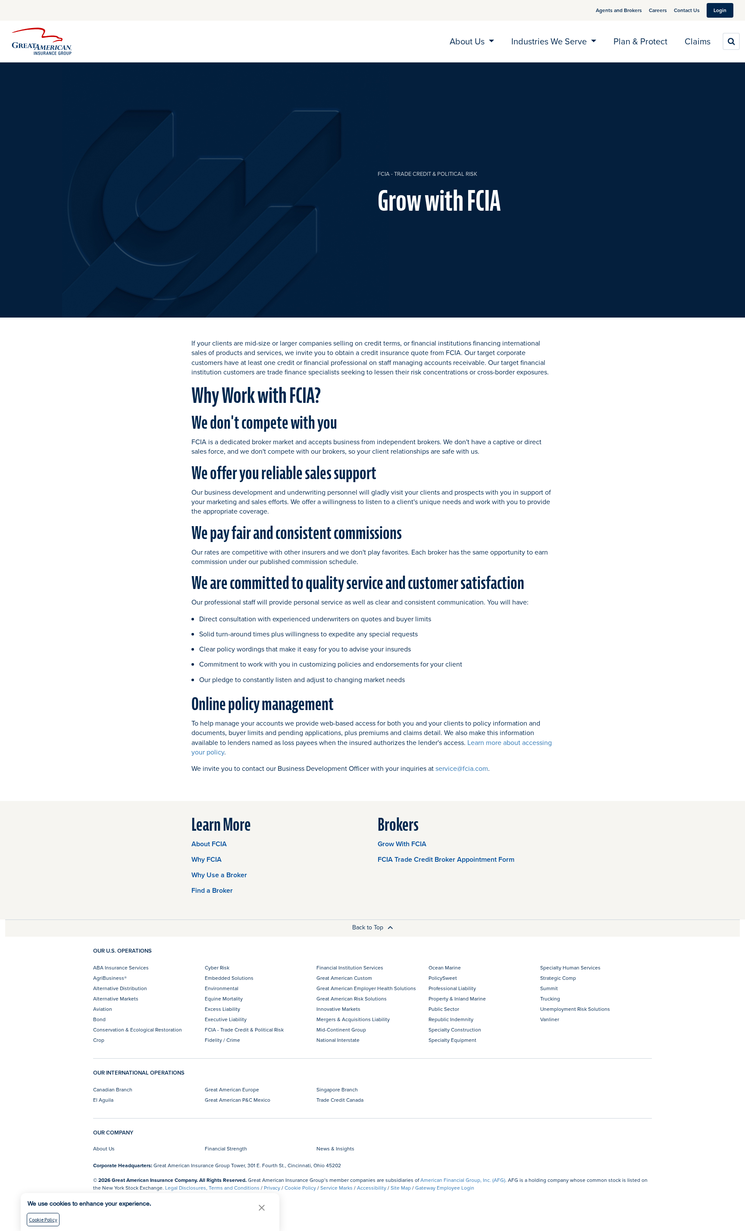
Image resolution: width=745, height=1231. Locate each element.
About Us (104, 1148)
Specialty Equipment (452, 1040)
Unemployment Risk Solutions (575, 1009)
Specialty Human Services (570, 967)
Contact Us (687, 10)
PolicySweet (443, 978)
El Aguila (103, 1099)
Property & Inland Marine (457, 998)
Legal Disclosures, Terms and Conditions (212, 1187)
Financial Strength (226, 1148)
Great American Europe (232, 1089)
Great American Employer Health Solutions (366, 988)
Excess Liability (222, 1009)
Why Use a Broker (219, 875)
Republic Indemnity (451, 1019)
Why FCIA (206, 859)
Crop (98, 1040)
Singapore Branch (337, 1089)
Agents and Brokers (619, 10)
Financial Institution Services (349, 967)
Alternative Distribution (120, 988)
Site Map (401, 1187)
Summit (549, 988)
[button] (261, 1207)
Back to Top (368, 927)
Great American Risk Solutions (351, 998)
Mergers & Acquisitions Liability (353, 1019)
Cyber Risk (217, 967)
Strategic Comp (558, 978)
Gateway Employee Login (444, 1187)
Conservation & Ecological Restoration (137, 1029)
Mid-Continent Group (341, 1029)
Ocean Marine (445, 967)
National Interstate (338, 1040)
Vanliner (549, 1019)
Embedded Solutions (229, 978)
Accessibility (371, 1187)
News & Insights (335, 1148)
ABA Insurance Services (121, 967)
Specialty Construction (455, 1029)
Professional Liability (452, 988)
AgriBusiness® (110, 978)
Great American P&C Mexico (237, 1099)
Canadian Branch (112, 1089)
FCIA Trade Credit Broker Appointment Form (446, 859)
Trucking (550, 998)
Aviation (102, 1009)
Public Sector (444, 1009)
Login (720, 10)
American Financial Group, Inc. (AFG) (462, 1180)
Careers (658, 10)
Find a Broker (212, 890)
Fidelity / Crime (222, 1040)
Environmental (221, 988)
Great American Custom (344, 978)
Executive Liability (226, 1019)
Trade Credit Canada (339, 1099)
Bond (99, 1019)
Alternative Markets (115, 998)
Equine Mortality (224, 998)
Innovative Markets (338, 1009)
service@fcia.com (461, 768)
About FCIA (209, 844)
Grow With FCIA (402, 844)
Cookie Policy (300, 1187)
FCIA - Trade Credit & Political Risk (427, 174)
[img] (42, 41)
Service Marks (336, 1187)
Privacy (272, 1187)
